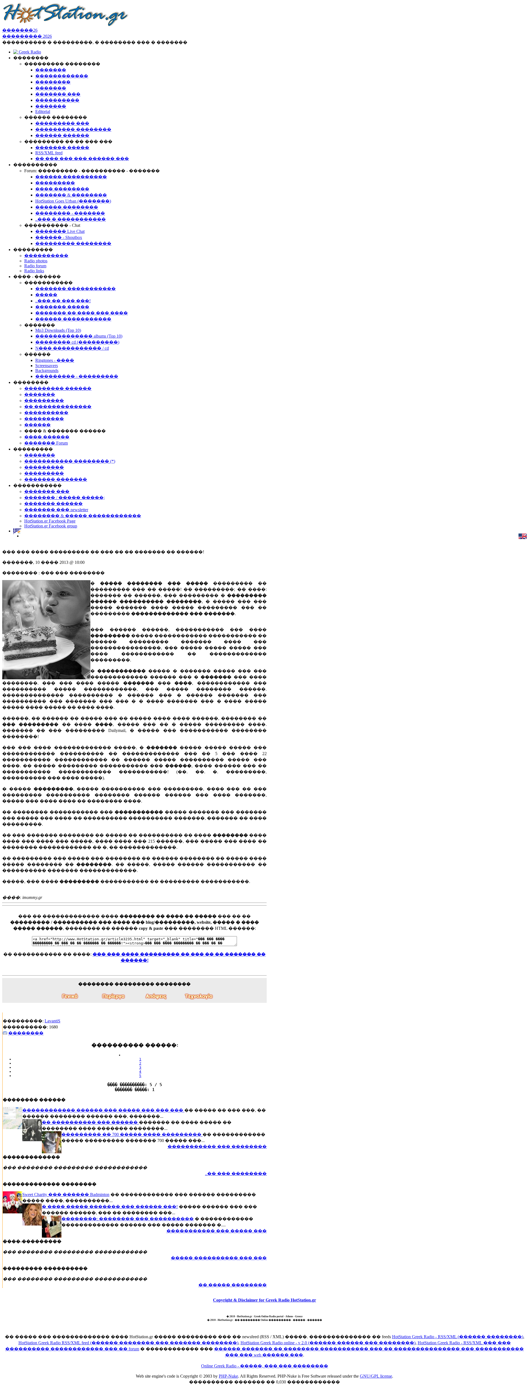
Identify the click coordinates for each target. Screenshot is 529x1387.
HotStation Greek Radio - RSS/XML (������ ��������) (457, 1336)
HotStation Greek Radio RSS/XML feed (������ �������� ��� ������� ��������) (128, 1342)
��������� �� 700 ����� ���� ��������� (132, 1134)
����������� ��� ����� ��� (216, 1231)
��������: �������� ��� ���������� (127, 1218)
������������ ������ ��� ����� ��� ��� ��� (103, 1110)
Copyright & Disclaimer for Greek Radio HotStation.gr (264, 1300)
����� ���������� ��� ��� (219, 1258)
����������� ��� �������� (217, 1146)
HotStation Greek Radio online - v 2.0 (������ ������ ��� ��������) (328, 1342)
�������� (26, 1033)
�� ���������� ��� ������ (90, 1122)
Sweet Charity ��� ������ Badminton (65, 1194)
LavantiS (52, 1021)
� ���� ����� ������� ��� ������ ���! (110, 1206)
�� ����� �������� (232, 1285)
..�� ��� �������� (236, 1173)
